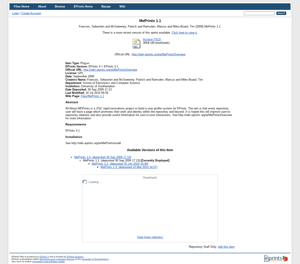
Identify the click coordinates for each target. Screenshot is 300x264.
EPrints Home (83, 6)
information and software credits (48, 261)
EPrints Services (75, 256)
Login (15, 13)
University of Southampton (95, 259)
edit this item (226, 246)
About (42, 6)
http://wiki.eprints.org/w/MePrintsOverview (158, 54)
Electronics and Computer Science (57, 259)
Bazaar (106, 6)
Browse (60, 6)
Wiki (122, 6)
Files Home (21, 6)
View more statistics (150, 237)
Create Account (31, 13)
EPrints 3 (44, 256)
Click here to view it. (185, 32)
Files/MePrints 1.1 (92, 96)
